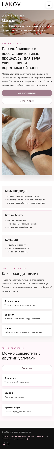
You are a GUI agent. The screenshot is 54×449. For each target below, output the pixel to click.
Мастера (31, 436)
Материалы (6, 439)
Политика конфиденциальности (14, 436)
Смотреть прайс (27, 101)
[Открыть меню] (49, 5)
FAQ (26, 439)
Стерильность (41, 436)
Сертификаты (17, 439)
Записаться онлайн (27, 93)
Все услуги (27, 368)
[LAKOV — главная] (11, 5)
